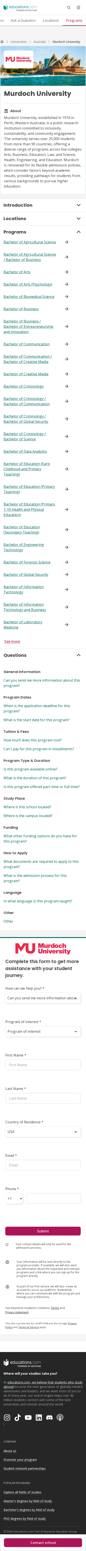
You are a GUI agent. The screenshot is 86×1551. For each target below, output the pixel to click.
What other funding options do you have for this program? (40, 839)
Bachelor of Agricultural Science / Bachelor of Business (30, 257)
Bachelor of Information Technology (24, 589)
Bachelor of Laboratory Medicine (23, 625)
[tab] (23, 20)
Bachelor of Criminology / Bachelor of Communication (27, 401)
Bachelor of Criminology (24, 386)
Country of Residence (24, 1122)
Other (8, 921)
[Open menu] (78, 7)
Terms (55, 1308)
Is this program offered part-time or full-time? (42, 786)
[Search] (69, 7)
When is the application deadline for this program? (37, 708)
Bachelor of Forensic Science (27, 562)
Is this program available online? (30, 769)
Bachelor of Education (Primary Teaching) (29, 489)
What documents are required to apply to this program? (41, 864)
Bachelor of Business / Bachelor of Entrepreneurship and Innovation (28, 326)
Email (11, 1155)
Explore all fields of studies (22, 1492)
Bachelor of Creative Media (26, 374)
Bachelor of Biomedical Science (29, 296)
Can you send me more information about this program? (42, 683)
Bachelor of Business (21, 309)
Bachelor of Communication (27, 344)
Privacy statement (16, 1312)
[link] (66, 42)
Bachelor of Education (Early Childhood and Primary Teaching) (27, 469)
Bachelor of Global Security (26, 574)
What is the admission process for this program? (35, 878)
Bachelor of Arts (17, 272)
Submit (43, 1231)
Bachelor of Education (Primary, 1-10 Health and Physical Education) (30, 509)
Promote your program (20, 1460)
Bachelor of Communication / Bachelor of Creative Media (28, 359)
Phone (12, 1188)
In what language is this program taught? (38, 901)
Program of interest (23, 1021)
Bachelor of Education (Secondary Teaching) (22, 530)
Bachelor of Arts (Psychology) (28, 284)
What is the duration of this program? (35, 778)
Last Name (15, 1088)
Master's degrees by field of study (28, 1501)
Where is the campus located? (28, 815)
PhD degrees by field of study (25, 1518)
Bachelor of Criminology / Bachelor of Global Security (26, 419)
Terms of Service (28, 1327)
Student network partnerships (25, 1468)
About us (10, 1451)
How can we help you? (25, 988)
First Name (15, 1055)
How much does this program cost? (33, 740)
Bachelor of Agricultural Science (30, 242)
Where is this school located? (27, 807)
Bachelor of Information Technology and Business (25, 607)
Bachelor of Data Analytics (25, 451)
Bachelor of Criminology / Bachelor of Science (25, 436)
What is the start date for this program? (36, 719)
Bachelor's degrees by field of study (29, 1510)
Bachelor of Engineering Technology (24, 547)
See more (12, 641)
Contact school (43, 1542)
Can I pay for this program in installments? (39, 748)
